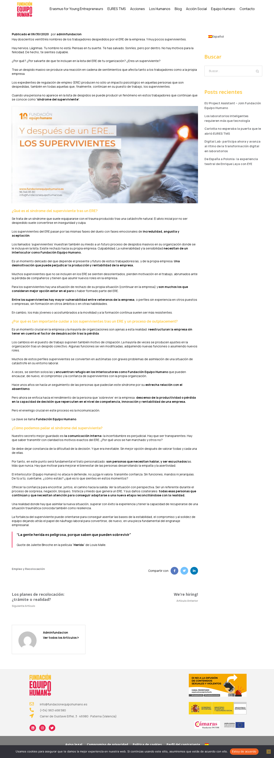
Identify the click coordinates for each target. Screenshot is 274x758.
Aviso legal (73, 744)
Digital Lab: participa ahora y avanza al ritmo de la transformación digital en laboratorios (232, 146)
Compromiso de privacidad (107, 744)
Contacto (247, 8)
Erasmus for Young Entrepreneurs (76, 8)
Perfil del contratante (183, 744)
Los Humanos (159, 8)
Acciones (137, 8)
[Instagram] (42, 728)
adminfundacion (69, 34)
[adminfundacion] (27, 640)
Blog (178, 8)
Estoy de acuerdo (244, 751)
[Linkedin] (33, 728)
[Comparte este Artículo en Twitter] (184, 571)
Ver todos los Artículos (60, 638)
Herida (79, 545)
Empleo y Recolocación (28, 569)
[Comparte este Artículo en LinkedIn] (194, 571)
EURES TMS (116, 8)
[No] (269, 751)
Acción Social (196, 8)
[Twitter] (52, 728)
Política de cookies (147, 744)
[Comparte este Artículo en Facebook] (174, 571)
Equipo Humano (223, 8)
